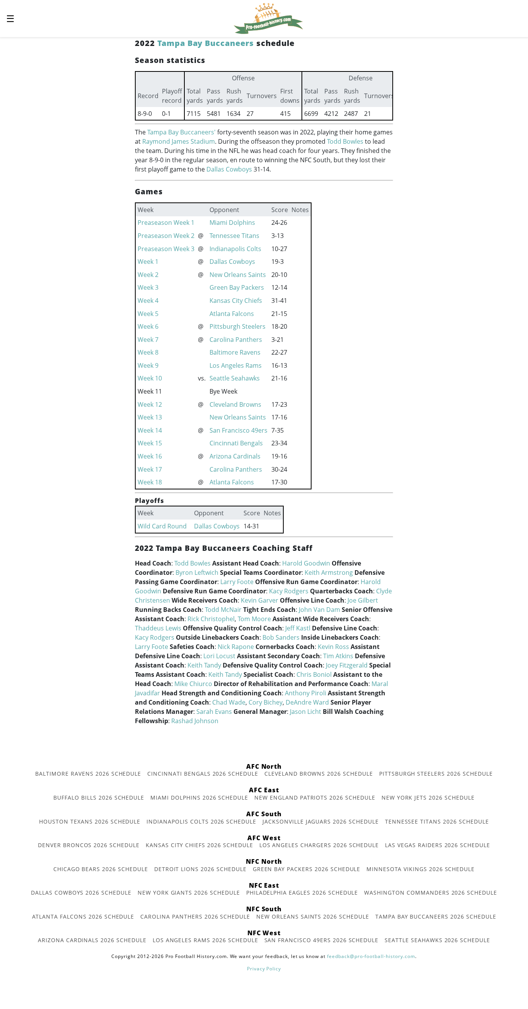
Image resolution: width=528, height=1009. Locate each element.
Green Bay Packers (236, 287)
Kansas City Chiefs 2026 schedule (199, 845)
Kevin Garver (259, 600)
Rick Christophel (211, 619)
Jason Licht (305, 711)
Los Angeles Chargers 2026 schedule (319, 845)
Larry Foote (237, 582)
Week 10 (150, 378)
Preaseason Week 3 (166, 249)
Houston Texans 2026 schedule (89, 821)
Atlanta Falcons (231, 313)
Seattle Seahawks (234, 378)
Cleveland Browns (235, 404)
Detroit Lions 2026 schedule (200, 869)
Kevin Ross (333, 646)
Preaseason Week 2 (166, 235)
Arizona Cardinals (235, 456)
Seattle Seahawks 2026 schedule (437, 940)
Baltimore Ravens (235, 352)
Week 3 (148, 287)
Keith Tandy (204, 665)
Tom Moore (254, 619)
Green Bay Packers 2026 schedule (307, 869)
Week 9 (148, 365)
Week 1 (148, 261)
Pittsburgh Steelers (237, 326)
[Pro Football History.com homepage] (268, 18)
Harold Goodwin (306, 563)
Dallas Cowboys (229, 169)
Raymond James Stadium (178, 141)
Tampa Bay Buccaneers (205, 43)
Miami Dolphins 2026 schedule (199, 797)
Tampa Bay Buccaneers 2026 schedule (435, 916)
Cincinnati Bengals (236, 443)
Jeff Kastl (297, 628)
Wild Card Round (162, 526)
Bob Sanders (281, 637)
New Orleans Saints (237, 274)
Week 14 (150, 430)
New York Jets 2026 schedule (428, 797)
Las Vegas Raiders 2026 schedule (437, 845)
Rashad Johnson (194, 721)
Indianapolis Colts (235, 249)
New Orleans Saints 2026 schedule (312, 916)
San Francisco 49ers (238, 430)
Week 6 (148, 326)
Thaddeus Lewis (158, 628)
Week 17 (150, 469)
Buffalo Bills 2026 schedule (98, 797)
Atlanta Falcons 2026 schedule (83, 916)
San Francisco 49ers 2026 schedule (321, 940)
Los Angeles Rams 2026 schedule (205, 940)
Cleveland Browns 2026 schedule (318, 773)
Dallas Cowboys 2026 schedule (81, 892)
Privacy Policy (264, 968)
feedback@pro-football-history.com (371, 956)
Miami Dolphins (232, 222)
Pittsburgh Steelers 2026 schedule (436, 773)
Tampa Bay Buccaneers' (181, 132)
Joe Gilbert (362, 600)
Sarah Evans (214, 711)
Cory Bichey (266, 702)
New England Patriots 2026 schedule (314, 797)
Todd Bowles (345, 141)
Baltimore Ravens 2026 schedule (88, 773)
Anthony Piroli (305, 693)
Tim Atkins (338, 656)
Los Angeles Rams (235, 365)
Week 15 (150, 443)
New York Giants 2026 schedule (189, 892)
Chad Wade (228, 702)
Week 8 (148, 352)
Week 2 (148, 274)
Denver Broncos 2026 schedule (89, 845)
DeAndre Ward (307, 702)
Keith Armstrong (329, 572)
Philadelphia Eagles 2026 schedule (302, 892)
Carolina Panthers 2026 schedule (195, 916)
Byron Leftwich (196, 572)
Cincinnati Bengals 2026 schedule (202, 773)
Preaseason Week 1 (166, 222)
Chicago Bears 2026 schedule (100, 869)
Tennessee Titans (234, 235)
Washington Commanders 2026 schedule (430, 892)
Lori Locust (219, 656)
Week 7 (148, 339)
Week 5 (148, 313)
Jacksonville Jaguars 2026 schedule (320, 821)
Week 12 (150, 404)
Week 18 (150, 482)
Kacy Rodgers (288, 591)
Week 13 (150, 417)
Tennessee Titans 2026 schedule (437, 821)
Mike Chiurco (193, 683)
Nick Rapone (236, 646)
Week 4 (148, 300)
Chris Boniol (314, 674)
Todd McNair (223, 609)
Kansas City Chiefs (235, 300)
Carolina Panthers (235, 339)
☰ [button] (10, 18)
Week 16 (150, 456)
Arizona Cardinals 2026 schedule (92, 940)
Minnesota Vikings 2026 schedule (420, 869)
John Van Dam (319, 609)
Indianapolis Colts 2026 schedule (201, 821)
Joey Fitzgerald (347, 665)
